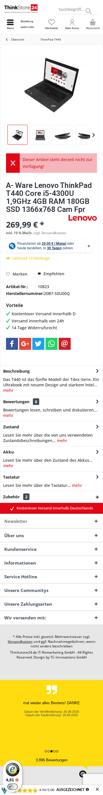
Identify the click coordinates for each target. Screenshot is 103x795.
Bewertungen (16, 401)
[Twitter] (38, 344)
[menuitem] (31, 24)
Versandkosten (20, 641)
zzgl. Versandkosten (49, 232)
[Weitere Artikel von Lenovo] (82, 218)
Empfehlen (53, 273)
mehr (8, 390)
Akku (8, 452)
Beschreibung (16, 371)
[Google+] (25, 344)
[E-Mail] (65, 344)
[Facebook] (12, 344)
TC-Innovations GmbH (68, 657)
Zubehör (15, 496)
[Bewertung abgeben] (36, 217)
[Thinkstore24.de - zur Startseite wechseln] (25, 8)
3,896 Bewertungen (52, 760)
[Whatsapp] (51, 344)
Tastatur (11, 477)
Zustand (11, 426)
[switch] (12, 787)
